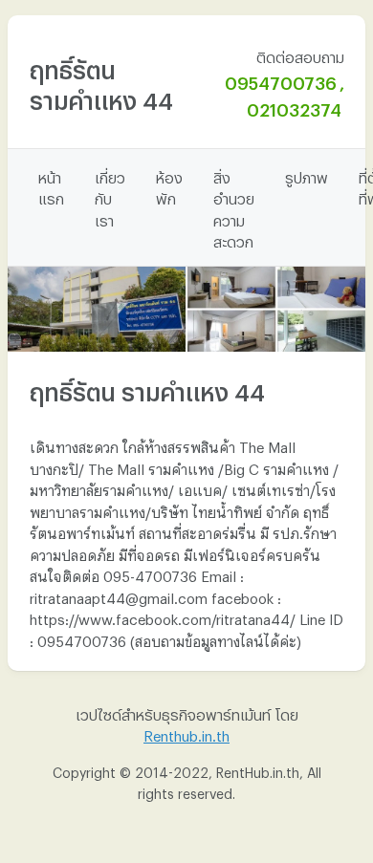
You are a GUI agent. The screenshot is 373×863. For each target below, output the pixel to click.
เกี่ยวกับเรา (110, 196)
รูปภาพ (306, 175)
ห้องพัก (169, 186)
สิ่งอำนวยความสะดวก (233, 207)
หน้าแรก (51, 186)
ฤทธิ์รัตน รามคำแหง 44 (101, 80)
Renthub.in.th (186, 733)
